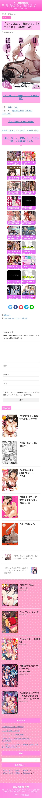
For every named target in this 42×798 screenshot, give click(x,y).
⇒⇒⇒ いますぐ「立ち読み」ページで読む (20, 130)
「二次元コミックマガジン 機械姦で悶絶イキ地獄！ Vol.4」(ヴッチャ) (29, 696)
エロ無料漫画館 (21, 2)
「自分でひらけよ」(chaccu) (13, 727)
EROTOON (6, 114)
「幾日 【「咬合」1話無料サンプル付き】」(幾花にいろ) (28, 500)
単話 (22, 110)
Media (25, 770)
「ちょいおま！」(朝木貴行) (13, 734)
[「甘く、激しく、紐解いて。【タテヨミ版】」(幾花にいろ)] (26, 307)
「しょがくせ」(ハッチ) (29, 612)
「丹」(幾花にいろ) (27, 524)
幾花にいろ (13, 107)
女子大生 (28, 110)
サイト (5, 383)
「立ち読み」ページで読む (21, 121)
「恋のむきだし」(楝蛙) (11, 770)
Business (26, 773)
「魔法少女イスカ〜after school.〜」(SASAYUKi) (16, 739)
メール (6, 374)
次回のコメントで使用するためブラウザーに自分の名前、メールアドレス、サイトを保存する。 (21, 393)
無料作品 (16, 110)
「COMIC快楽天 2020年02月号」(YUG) (26, 473)
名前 (5, 366)
